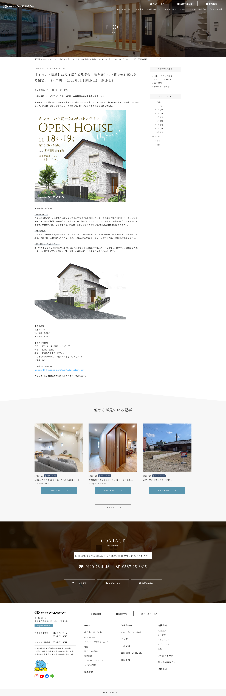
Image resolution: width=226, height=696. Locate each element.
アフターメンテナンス (94, 660)
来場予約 (125, 659)
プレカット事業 (216, 9)
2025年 (157, 136)
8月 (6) (160, 132)
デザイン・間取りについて (96, 642)
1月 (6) (160, 106)
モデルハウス (164, 644)
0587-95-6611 (60, 642)
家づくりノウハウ (162, 86)
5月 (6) (160, 121)
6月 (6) (160, 124)
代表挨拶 (162, 630)
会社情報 (202, 9)
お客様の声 (151, 9)
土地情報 (192, 9)
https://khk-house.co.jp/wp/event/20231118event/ (59, 370)
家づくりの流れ (91, 651)
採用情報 (162, 669)
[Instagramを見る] (36, 676)
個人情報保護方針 (167, 662)
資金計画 (88, 655)
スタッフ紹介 (164, 639)
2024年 (157, 140)
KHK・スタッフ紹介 (163, 76)
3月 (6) (160, 113)
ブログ (182, 9)
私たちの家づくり (125, 9)
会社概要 (162, 635)
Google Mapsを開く (44, 625)
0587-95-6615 (60, 636)
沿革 (160, 649)
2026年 (157, 102)
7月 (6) (160, 128)
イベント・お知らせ (168, 9)
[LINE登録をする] (52, 676)
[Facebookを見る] (47, 676)
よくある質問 (90, 665)
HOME (88, 625)
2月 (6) (160, 109)
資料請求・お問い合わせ (133, 652)
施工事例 (140, 9)
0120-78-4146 (60, 633)
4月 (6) (160, 117)
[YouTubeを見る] (42, 676)
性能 (86, 646)
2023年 (157, 145)
